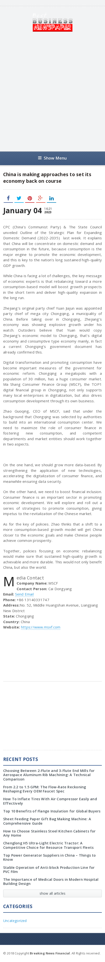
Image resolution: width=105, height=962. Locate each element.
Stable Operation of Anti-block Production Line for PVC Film (49, 869)
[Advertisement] (52, 91)
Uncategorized (15, 920)
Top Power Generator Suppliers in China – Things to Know (49, 857)
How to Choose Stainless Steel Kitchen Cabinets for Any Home (49, 833)
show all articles (53, 893)
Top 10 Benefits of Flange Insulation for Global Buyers (52, 811)
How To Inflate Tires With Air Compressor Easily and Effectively (50, 801)
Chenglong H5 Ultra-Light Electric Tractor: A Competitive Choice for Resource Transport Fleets (48, 845)
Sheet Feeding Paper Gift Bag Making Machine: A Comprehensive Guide (47, 821)
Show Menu (55, 158)
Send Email (24, 594)
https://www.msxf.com (41, 627)
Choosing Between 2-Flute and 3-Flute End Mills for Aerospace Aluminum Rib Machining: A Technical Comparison (49, 774)
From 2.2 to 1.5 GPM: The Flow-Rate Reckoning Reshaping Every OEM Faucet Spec (44, 789)
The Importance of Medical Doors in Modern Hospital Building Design (51, 881)
